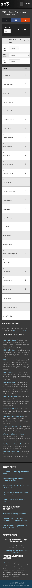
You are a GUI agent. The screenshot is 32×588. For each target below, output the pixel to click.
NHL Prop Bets (8, 372)
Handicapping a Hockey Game (13, 444)
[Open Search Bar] (21, 4)
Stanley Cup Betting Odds (12, 426)
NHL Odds (6, 360)
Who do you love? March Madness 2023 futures (16, 486)
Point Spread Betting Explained (14, 514)
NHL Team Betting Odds (11, 452)
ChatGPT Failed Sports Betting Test (14, 500)
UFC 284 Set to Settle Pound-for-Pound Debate (15, 493)
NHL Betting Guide (9, 340)
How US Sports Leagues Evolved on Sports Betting (15, 526)
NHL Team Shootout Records (13, 416)
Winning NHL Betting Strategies (13, 434)
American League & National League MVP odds (13, 479)
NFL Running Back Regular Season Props (16, 472)
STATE (7, 28)
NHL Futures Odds (9, 382)
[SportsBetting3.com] (5, 3)
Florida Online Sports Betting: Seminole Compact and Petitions (15, 519)
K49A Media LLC (7, 563)
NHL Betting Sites (9, 350)
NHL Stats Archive (19, 330)
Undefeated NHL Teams (11, 409)
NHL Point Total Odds (10, 396)
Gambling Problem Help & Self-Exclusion (16, 551)
